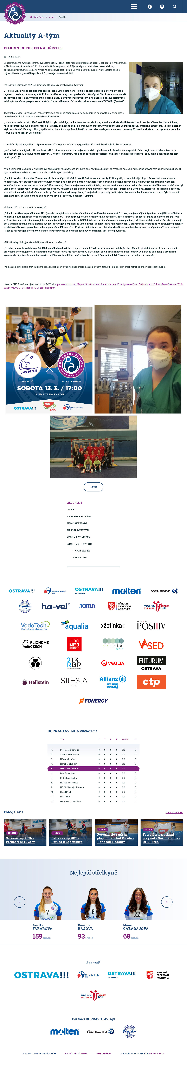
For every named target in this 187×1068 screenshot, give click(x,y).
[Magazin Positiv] (151, 625)
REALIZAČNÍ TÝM (78, 530)
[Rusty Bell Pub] (35, 663)
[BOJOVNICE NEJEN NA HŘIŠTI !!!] (156, 88)
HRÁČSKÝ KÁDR (77, 523)
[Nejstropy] (74, 644)
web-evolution (156, 1053)
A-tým (51, 17)
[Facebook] (149, 6)
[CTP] (151, 682)
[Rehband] (164, 591)
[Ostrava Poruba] (89, 591)
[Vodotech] (35, 625)
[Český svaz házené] (156, 606)
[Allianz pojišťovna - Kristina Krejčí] (112, 682)
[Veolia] (112, 663)
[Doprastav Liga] (25, 606)
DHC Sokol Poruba (37, 17)
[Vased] (151, 644)
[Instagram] (162, 6)
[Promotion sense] (112, 644)
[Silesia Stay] (74, 682)
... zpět (93, 486)
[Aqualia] (74, 625)
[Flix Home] (35, 644)
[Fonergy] (93, 701)
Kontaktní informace (76, 1053)
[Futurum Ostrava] (151, 663)
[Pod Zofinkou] (112, 625)
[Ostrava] (21, 591)
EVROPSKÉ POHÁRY (79, 516)
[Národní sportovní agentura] (119, 606)
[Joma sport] (87, 606)
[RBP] (74, 663)
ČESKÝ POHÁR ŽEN (78, 537)
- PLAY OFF (80, 557)
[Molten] (126, 591)
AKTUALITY (75, 502)
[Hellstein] (35, 682)
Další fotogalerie (174, 812)
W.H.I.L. (72, 509)
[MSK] (55, 590)
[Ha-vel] (56, 606)
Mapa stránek (104, 1053)
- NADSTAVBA (81, 550)
